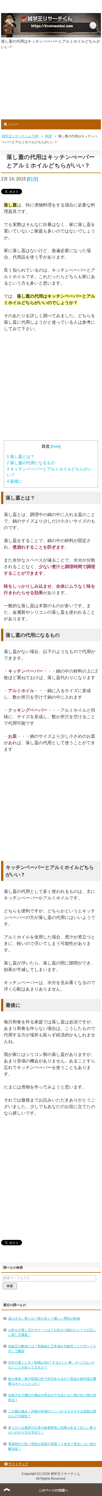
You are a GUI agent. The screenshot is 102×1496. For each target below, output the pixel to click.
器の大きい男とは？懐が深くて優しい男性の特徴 (44, 1318)
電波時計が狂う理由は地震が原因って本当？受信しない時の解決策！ (52, 1446)
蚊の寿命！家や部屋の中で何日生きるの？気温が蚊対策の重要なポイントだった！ (52, 1381)
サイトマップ (18, 1464)
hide (55, 446)
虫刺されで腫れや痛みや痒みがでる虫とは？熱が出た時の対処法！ (52, 1397)
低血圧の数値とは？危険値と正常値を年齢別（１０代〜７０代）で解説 (52, 1348)
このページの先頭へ (53, 1490)
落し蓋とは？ (21, 456)
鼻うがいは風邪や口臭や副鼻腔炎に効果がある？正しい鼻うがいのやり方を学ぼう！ (52, 1430)
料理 (32, 179)
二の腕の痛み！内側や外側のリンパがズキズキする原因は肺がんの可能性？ (52, 1413)
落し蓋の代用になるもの (31, 462)
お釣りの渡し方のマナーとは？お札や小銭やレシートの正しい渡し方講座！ (52, 1332)
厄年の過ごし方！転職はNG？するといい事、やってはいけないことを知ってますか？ (51, 1365)
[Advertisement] (51, 88)
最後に (14, 481)
